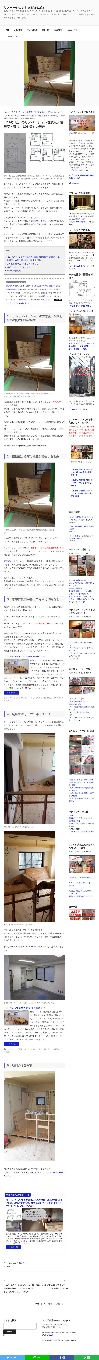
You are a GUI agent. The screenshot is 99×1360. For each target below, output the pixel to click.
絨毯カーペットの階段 (77, 594)
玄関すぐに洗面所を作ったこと (80, 896)
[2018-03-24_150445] (73, 569)
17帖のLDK (73, 893)
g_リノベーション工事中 (15, 698)
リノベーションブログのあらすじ (19, 303)
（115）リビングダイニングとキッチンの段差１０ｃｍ (25, 656)
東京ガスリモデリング (40, 221)
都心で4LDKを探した (13, 286)
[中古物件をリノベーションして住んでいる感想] (75, 759)
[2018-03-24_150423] (82, 569)
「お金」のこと (12, 36)
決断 (44, 289)
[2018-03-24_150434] (90, 569)
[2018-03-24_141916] (75, 869)
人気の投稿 (18, 30)
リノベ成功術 (32, 30)
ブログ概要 (57, 30)
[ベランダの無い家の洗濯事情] (88, 759)
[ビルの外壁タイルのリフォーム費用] (88, 739)
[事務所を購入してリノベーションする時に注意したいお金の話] (75, 769)
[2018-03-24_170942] (88, 632)
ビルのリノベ (72, 30)
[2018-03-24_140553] (75, 858)
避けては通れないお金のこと (81, 712)
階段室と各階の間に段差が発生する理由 (24, 260)
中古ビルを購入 (39, 296)
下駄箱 (72, 658)
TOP (7, 30)
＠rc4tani (75, 183)
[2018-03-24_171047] (75, 624)
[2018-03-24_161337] (75, 689)
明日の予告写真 (14, 271)
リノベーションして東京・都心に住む (38, 698)
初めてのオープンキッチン (19, 267)
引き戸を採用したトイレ (78, 591)
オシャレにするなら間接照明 (81, 642)
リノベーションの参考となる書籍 (81, 831)
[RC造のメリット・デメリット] (88, 749)
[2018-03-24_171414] (88, 624)
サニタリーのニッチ (76, 888)
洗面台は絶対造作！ (76, 588)
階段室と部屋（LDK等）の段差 (82, 780)
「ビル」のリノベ (12, 1263)
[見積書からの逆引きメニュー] (75, 914)
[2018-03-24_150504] (82, 559)
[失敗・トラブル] (88, 910)
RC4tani (32, 118)
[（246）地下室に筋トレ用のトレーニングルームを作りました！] (82, 250)
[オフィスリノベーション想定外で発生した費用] (75, 749)
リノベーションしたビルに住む (25, 7)
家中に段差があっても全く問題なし (22, 264)
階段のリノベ (23, 1263)
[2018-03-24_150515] (73, 559)
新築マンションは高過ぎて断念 (37, 286)
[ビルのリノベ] (88, 917)
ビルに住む (57, 1340)
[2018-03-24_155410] (75, 680)
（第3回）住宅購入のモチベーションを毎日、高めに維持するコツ (81, 493)
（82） (55, 296)
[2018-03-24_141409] (88, 863)
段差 (8, 701)
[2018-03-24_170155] (75, 632)
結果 (18, 293)
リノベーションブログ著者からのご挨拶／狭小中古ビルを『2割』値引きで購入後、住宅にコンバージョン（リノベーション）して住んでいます (34, 1203)
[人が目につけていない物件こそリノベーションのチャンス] (88, 769)
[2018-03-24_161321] (88, 689)
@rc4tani (48, 1335)
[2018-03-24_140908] (88, 858)
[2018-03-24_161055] (88, 680)
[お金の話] (75, 917)
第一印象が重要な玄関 (77, 580)
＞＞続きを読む (11, 693)
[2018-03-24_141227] (75, 863)
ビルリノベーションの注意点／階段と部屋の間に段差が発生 (33, 257)
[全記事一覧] (75, 910)
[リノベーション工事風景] (88, 914)
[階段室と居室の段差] (75, 739)
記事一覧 (45, 30)
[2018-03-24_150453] (90, 559)
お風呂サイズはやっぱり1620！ (81, 891)
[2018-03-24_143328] (88, 869)
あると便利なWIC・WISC (78, 596)
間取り (71, 815)
